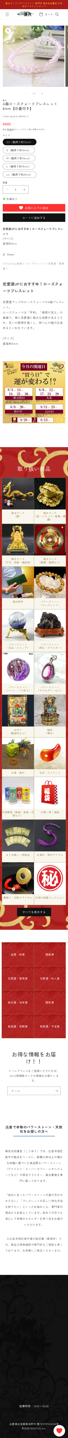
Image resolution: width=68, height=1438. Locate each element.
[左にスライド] (26, 94)
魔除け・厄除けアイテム (17, 897)
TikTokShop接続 (12, 263)
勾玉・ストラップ (50, 772)
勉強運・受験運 (18, 1026)
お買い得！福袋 (50, 812)
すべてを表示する (34, 912)
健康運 (50, 954)
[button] (7, 14)
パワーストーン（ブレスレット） (50, 603)
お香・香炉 (17, 772)
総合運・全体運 (18, 1002)
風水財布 (18, 601)
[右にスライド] (42, 94)
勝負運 (50, 1002)
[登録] (57, 1091)
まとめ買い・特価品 (18, 855)
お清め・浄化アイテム (50, 855)
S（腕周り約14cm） (19, 150)
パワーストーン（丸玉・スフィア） (18, 646)
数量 (5, 182)
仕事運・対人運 (50, 978)
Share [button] (10, 254)
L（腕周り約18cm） (19, 166)
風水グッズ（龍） (17, 514)
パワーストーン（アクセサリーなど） (50, 688)
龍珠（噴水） (50, 731)
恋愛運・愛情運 (18, 978)
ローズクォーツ (35, 263)
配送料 (10, 129)
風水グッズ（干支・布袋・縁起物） (17, 560)
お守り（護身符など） (18, 731)
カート (48, 14)
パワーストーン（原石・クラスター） (50, 646)
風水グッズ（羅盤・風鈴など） (50, 560)
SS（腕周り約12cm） (20, 142)
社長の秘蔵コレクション (50, 897)
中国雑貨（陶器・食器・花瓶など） (18, 813)
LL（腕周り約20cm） (20, 174)
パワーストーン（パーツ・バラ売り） (18, 688)
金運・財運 (18, 954)
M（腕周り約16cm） (19, 158)
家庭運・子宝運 (50, 1026)
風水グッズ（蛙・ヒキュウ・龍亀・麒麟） (50, 516)
